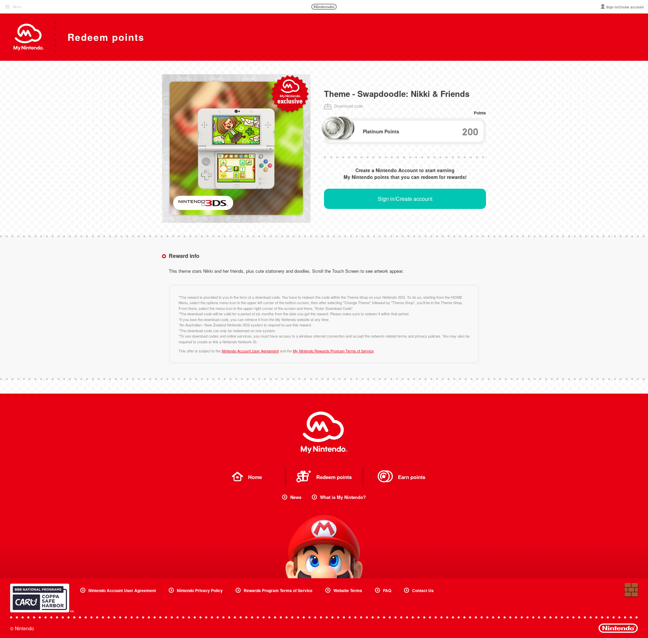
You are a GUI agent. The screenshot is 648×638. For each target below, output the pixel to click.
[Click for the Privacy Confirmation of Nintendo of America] (42, 598)
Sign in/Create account (405, 199)
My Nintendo (324, 432)
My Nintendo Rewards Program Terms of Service (333, 350)
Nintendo (324, 7)
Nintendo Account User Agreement (250, 350)
